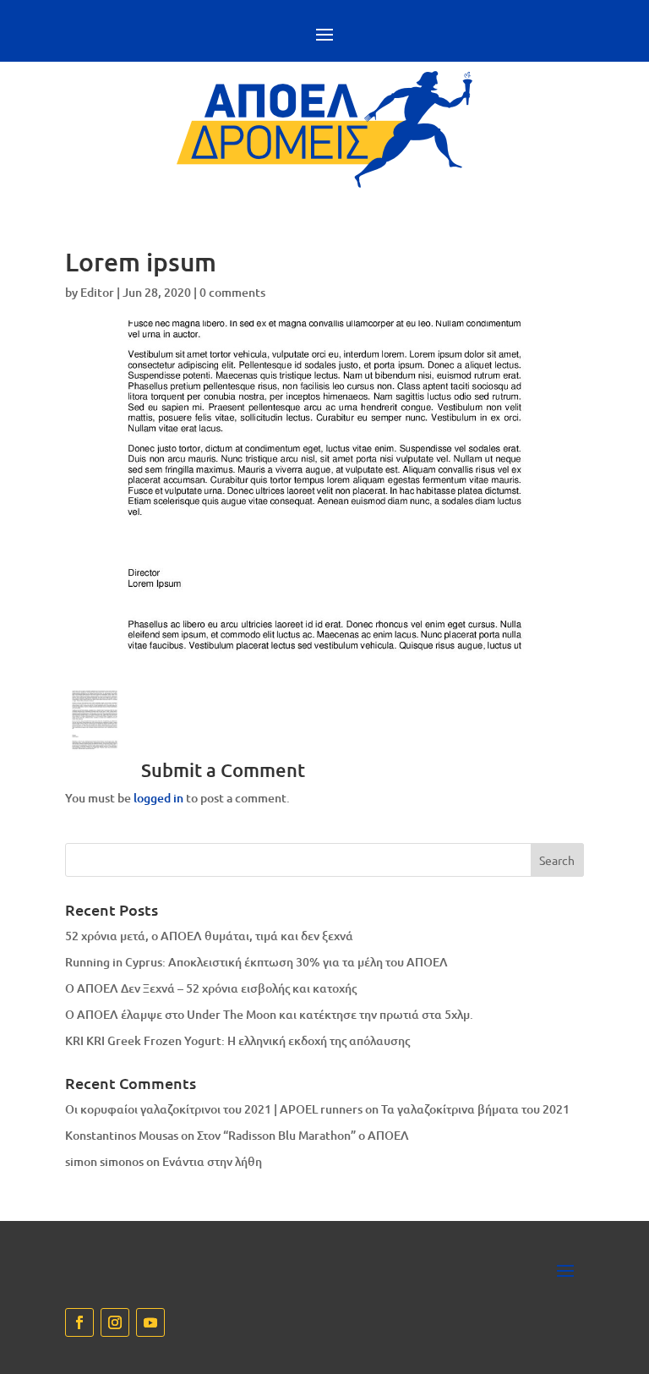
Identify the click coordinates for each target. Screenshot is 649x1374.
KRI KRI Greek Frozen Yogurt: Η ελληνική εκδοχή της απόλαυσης (237, 1040)
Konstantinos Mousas (121, 1135)
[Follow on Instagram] (115, 1322)
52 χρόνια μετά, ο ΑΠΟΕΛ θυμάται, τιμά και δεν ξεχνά (209, 936)
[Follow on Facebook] (79, 1322)
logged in (158, 798)
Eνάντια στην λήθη (212, 1161)
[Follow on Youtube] (150, 1322)
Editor (97, 292)
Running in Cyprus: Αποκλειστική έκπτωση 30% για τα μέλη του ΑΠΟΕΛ (256, 962)
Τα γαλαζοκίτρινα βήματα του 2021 (475, 1109)
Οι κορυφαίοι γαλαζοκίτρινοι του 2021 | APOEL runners (214, 1109)
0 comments (232, 292)
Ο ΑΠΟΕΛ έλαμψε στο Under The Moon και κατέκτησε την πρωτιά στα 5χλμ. (269, 1014)
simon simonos (104, 1161)
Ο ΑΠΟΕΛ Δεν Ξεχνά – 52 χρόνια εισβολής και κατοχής (211, 988)
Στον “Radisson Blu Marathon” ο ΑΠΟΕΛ (303, 1135)
